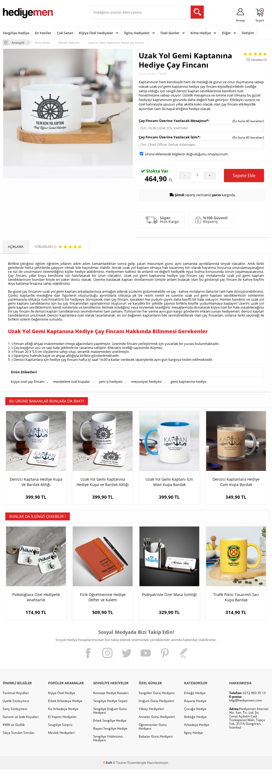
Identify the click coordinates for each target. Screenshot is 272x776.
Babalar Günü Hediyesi (156, 736)
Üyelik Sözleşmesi (16, 701)
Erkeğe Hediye (195, 693)
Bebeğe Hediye (195, 716)
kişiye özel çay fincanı (27, 381)
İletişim (248, 32)
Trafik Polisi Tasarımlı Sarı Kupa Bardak (236, 597)
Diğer (226, 32)
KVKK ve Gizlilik (14, 724)
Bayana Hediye (195, 701)
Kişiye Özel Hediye (61, 693)
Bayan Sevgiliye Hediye (110, 728)
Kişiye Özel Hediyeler (96, 32)
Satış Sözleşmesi (15, 709)
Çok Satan (65, 32)
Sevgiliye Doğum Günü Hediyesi (110, 711)
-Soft (108, 762)
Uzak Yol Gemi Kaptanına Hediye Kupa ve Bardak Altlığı (102, 482)
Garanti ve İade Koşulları (21, 716)
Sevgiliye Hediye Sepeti (110, 701)
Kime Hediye (200, 32)
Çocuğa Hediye (195, 709)
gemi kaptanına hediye (188, 381)
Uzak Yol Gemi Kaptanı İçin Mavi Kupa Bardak (169, 482)
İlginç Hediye (193, 732)
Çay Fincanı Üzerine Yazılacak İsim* (169, 137)
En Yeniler (43, 32)
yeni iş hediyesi (110, 381)
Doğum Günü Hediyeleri (156, 701)
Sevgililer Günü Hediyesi (157, 693)
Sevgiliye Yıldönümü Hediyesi (108, 738)
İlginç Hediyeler (137, 32)
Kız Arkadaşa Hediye (63, 709)
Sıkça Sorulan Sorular (18, 732)
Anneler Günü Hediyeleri (157, 716)
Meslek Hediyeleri (61, 732)
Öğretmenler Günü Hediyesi (153, 726)
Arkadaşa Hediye (196, 724)
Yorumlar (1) (259, 60)
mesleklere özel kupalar (71, 381)
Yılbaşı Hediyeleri (151, 709)
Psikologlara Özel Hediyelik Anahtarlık (36, 597)
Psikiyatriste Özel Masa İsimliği (169, 594)
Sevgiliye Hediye (16, 32)
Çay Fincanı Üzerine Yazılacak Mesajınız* (174, 120)
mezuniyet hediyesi (146, 381)
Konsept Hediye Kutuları (111, 693)
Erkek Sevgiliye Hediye (109, 720)
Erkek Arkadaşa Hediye (65, 701)
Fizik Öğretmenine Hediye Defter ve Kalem (103, 597)
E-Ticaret (119, 762)
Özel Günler (170, 32)
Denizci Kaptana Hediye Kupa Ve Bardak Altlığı (36, 482)
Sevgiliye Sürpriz (60, 724)
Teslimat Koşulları (16, 693)
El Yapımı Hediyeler (62, 716)
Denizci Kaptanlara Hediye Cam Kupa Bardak (236, 482)
